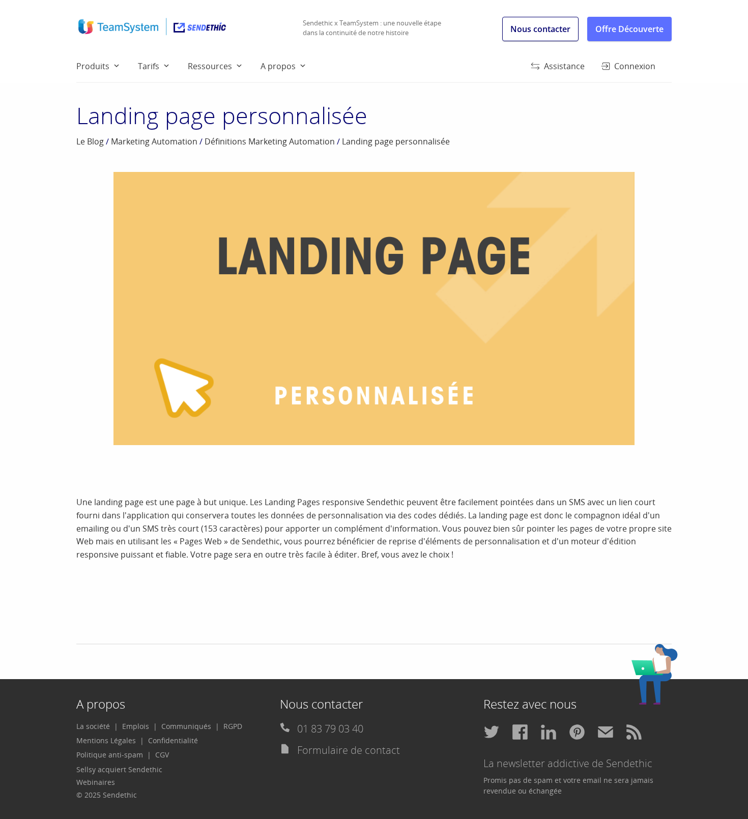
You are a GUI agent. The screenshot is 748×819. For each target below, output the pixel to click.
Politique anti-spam (109, 754)
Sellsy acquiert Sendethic (119, 769)
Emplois (135, 726)
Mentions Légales (106, 740)
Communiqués (186, 726)
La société (93, 726)
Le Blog (90, 141)
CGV (162, 754)
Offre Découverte (629, 29)
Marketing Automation (154, 141)
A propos (278, 66)
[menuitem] (107, 65)
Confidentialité (173, 740)
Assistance (564, 66)
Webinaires (95, 782)
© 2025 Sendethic (106, 795)
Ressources (210, 66)
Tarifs (148, 66)
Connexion (634, 66)
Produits (92, 66)
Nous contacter (540, 29)
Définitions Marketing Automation (270, 141)
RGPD (232, 726)
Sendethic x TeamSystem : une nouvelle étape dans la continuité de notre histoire (372, 28)
